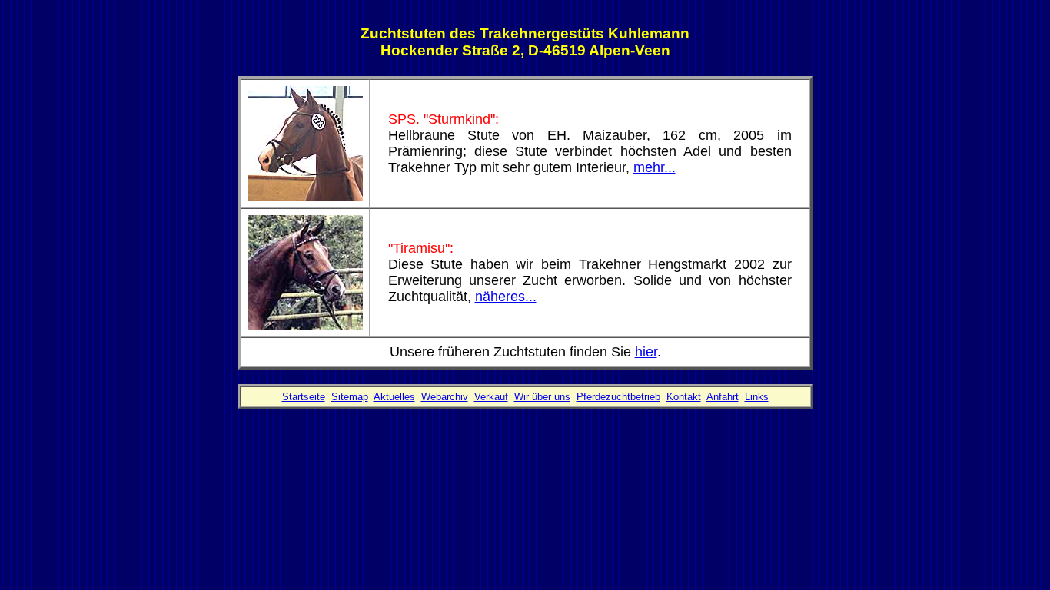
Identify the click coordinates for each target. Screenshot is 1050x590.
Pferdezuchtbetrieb (618, 397)
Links (757, 397)
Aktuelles (394, 397)
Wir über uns (542, 397)
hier (646, 352)
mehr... (654, 167)
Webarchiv (444, 397)
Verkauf (491, 397)
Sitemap (349, 397)
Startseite (303, 397)
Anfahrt (722, 397)
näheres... (506, 296)
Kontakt (683, 397)
